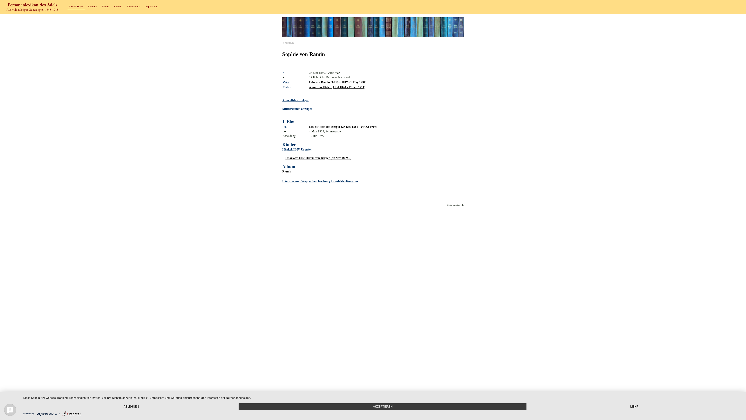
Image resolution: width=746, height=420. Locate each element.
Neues (105, 6)
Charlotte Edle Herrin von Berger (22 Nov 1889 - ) (318, 158)
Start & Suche (75, 6)
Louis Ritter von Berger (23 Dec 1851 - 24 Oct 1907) (343, 126)
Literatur (92, 6)
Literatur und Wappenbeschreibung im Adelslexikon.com (320, 181)
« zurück (288, 42)
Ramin (286, 171)
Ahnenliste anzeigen (295, 100)
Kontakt (118, 6)
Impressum (151, 6)
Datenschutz (133, 6)
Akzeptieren (383, 406)
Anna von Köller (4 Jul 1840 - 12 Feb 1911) (337, 87)
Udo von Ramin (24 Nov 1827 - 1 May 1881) (337, 82)
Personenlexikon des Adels (32, 5)
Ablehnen (131, 406)
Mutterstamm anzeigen (297, 108)
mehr (634, 406)
